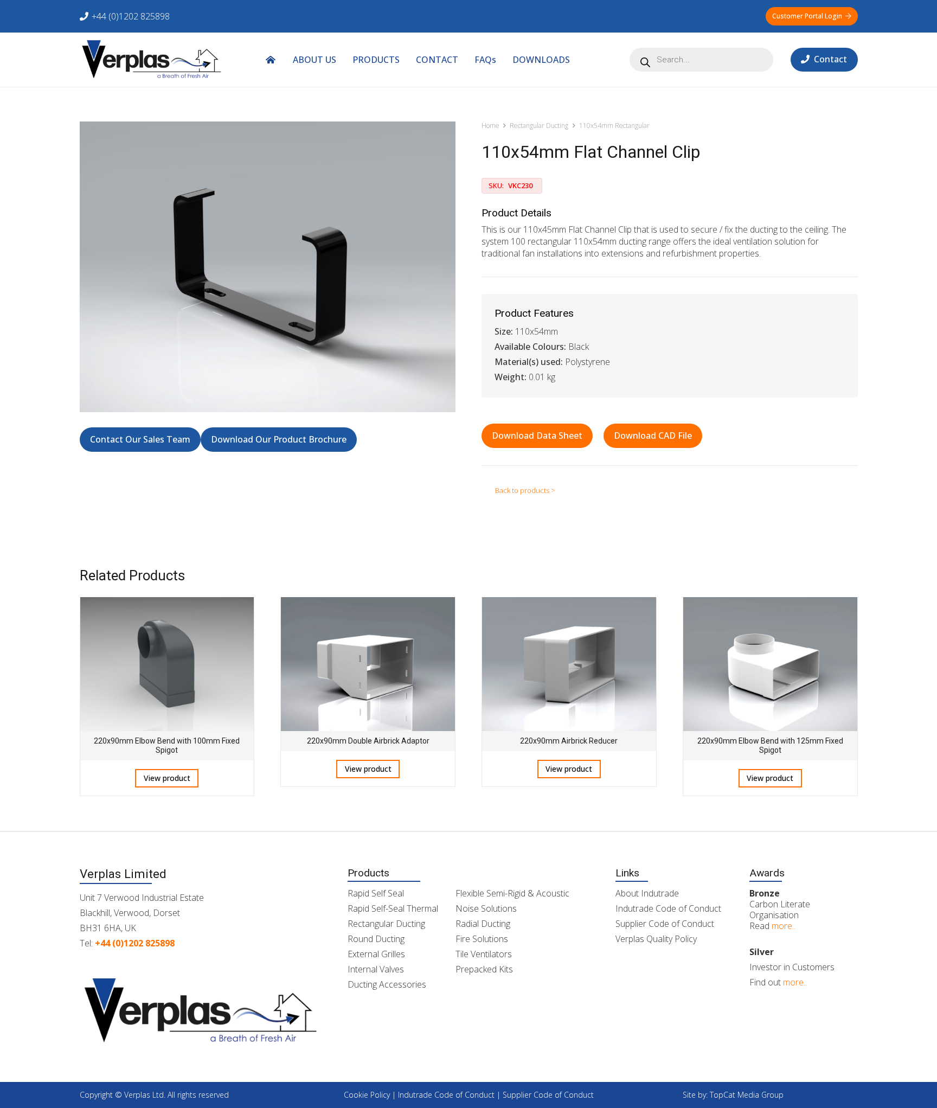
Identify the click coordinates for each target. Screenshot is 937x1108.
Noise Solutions (486, 908)
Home (490, 125)
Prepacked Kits (484, 969)
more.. (783, 926)
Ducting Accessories (387, 984)
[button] (577, 59)
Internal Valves (376, 969)
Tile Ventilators (483, 954)
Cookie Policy (367, 1095)
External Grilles (376, 954)
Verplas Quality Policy (656, 939)
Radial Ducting (482, 924)
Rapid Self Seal (376, 893)
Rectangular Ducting (539, 125)
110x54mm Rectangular (614, 125)
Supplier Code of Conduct (664, 924)
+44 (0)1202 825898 (135, 943)
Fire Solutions (481, 939)
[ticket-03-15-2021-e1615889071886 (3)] (152, 59)
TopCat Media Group (747, 1095)
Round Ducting (376, 939)
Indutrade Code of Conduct (668, 908)
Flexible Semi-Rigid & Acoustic (512, 893)
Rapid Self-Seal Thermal (393, 908)
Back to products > (525, 490)
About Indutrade (647, 893)
